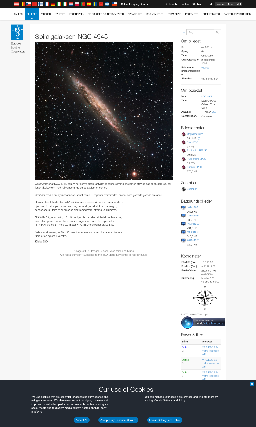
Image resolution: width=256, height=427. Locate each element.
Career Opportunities (237, 14)
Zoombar (192, 188)
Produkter (192, 14)
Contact (185, 4)
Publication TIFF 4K (197, 150)
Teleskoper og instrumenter (106, 14)
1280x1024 (193, 215)
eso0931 (206, 67)
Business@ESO (211, 14)
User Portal (234, 4)
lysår (214, 111)
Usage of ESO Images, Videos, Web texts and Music (104, 250)
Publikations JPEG (196, 158)
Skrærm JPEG (194, 167)
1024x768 (192, 207)
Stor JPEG (192, 142)
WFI (204, 354)
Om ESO (18, 14)
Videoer (46, 14)
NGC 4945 (207, 96)
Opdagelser (135, 14)
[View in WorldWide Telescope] (203, 322)
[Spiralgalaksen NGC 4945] (104, 111)
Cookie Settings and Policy (164, 420)
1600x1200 (193, 223)
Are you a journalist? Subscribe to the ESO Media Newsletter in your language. (104, 254)
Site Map (197, 4)
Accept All (82, 420)
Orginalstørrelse (195, 133)
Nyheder (60, 14)
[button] (199, 138)
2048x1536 (193, 240)
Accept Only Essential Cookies (118, 420)
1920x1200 (193, 231)
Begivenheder (155, 14)
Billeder (32, 14)
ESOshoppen (76, 14)
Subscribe (172, 4)
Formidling (174, 14)
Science (220, 4)
